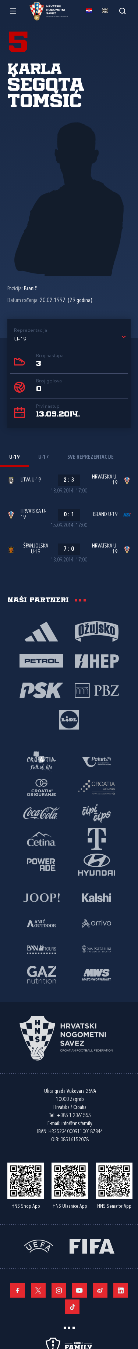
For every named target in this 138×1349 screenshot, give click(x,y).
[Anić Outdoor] (41, 923)
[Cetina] (41, 838)
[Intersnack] (96, 813)
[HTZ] (41, 761)
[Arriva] (96, 923)
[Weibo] (100, 1290)
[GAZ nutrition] (41, 974)
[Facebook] (17, 1290)
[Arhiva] (122, 10)
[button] (71, 339)
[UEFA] (38, 1246)
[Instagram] (59, 1290)
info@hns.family (76, 1124)
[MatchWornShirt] (96, 974)
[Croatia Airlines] (96, 787)
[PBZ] (96, 690)
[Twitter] (38, 1290)
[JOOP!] (41, 897)
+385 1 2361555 (74, 1116)
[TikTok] (72, 1306)
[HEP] (96, 660)
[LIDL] (69, 719)
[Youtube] (79, 1290)
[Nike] (41, 631)
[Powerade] (41, 864)
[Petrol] (41, 660)
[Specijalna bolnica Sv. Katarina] (96, 948)
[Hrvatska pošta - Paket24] (96, 761)
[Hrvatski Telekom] (96, 838)
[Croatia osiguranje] (41, 787)
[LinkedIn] (120, 1290)
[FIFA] (92, 1246)
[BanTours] (41, 948)
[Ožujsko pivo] (96, 631)
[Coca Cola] (41, 813)
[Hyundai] (96, 864)
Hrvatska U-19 (104, 480)
